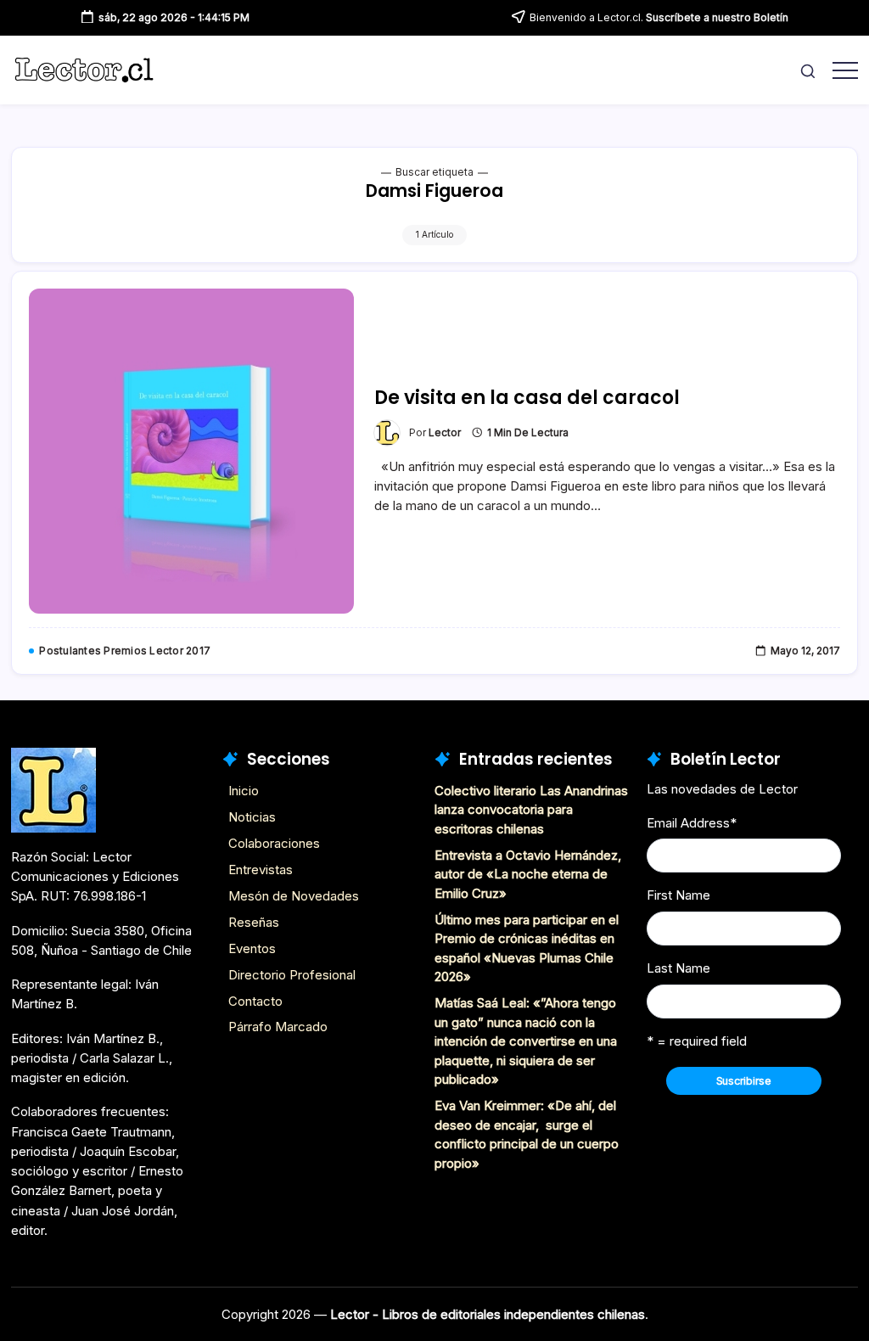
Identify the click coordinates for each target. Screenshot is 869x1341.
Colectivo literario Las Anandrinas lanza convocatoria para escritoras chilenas (531, 810)
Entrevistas (260, 869)
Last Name (678, 968)
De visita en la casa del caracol (527, 397)
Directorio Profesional (292, 975)
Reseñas (253, 922)
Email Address (692, 823)
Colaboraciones (274, 843)
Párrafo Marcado (278, 1026)
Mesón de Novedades (293, 896)
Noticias (252, 817)
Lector (445, 433)
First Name (678, 895)
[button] (808, 70)
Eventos (252, 948)
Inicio (243, 791)
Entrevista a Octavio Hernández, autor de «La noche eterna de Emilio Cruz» (527, 874)
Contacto (255, 1001)
